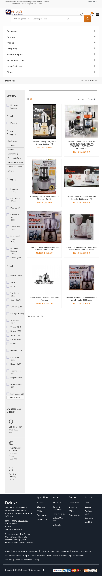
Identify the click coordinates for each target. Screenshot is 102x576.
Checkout (45, 551)
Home (84, 80)
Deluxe (24, 570)
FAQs (39, 511)
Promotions (86, 551)
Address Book (88, 512)
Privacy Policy (59, 514)
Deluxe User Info (58, 519)
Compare (89, 518)
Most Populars (38, 555)
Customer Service (13, 555)
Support (26, 555)
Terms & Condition (57, 508)
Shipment (41, 507)
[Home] (14, 12)
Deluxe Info (58, 525)
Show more (15, 397)
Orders (88, 507)
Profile (87, 503)
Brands (64, 555)
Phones (10, 42)
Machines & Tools (15, 60)
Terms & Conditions (23, 560)
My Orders (33, 551)
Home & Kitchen (14, 66)
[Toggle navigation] (97, 14)
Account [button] (91, 2)
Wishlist (88, 522)
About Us (57, 503)
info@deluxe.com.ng (14, 529)
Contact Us (42, 519)
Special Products (76, 555)
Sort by (80, 99)
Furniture (11, 37)
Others (10, 72)
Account (40, 503)
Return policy (42, 515)
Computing (12, 48)
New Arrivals (52, 555)
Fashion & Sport (15, 54)
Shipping (55, 551)
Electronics (12, 31)
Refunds (8, 560)
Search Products (20, 551)
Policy (36, 560)
